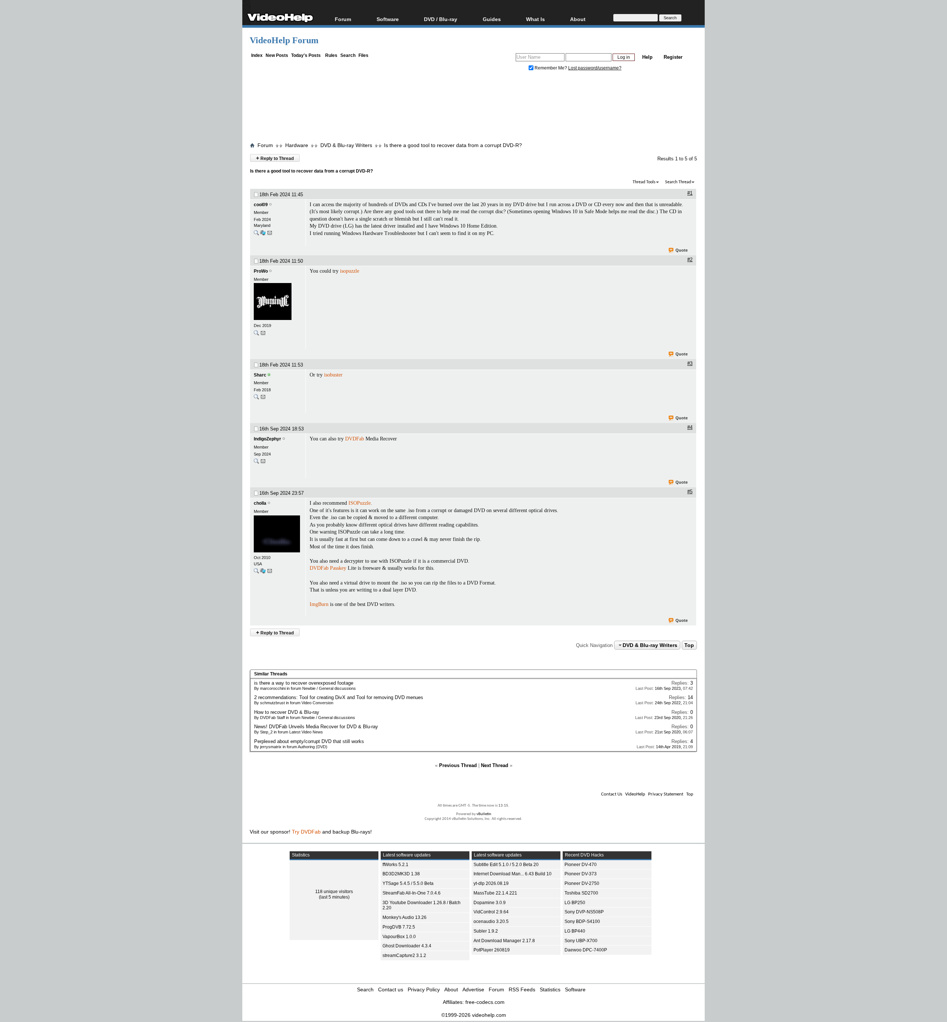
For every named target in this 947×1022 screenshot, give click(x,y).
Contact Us (611, 794)
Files (363, 55)
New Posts (277, 55)
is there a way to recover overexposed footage (303, 683)
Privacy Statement (665, 794)
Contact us (390, 989)
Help (647, 57)
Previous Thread (458, 765)
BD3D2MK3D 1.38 (401, 873)
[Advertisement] (473, 108)
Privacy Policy (424, 989)
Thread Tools (644, 182)
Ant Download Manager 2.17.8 (504, 940)
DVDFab (354, 439)
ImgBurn (319, 604)
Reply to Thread (275, 158)
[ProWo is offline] (278, 302)
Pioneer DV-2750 (582, 883)
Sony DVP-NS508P (584, 911)
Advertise (473, 989)
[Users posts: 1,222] (256, 572)
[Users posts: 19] (256, 234)
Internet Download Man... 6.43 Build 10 (513, 873)
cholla (260, 503)
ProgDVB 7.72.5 (398, 927)
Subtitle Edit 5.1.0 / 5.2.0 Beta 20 (506, 864)
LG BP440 (575, 931)
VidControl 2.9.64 (491, 911)
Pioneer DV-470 (581, 864)
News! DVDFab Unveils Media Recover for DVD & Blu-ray (316, 726)
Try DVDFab (306, 832)
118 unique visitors (334, 891)
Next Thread (494, 765)
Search (347, 55)
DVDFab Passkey (328, 568)
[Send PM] (270, 234)
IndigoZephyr (267, 439)
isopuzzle (349, 271)
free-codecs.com (485, 1002)
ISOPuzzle (359, 503)
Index (257, 55)
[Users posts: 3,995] (256, 398)
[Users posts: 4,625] (256, 334)
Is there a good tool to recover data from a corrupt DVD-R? (453, 145)
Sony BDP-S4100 (582, 921)
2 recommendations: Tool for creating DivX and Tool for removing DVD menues (338, 697)
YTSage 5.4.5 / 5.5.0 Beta (408, 883)
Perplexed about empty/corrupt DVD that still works (309, 741)
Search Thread (678, 182)
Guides (492, 19)
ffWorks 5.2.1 (395, 864)
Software (388, 19)
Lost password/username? (594, 68)
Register (673, 57)
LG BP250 (575, 902)
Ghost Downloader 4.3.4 (406, 945)
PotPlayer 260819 (492, 950)
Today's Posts (306, 55)
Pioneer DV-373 (581, 873)
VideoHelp (635, 794)
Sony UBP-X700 (581, 940)
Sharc (260, 375)
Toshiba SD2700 (581, 893)
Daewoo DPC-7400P (586, 950)
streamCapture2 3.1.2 (404, 955)
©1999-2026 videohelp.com (473, 1015)
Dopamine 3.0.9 (490, 902)
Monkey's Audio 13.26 (404, 917)
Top (689, 645)
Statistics (550, 989)
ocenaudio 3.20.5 (491, 921)
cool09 (261, 204)
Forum (343, 19)
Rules (331, 55)
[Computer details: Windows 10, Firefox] (263, 234)
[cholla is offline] (278, 534)
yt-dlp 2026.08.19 (491, 883)
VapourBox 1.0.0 (399, 936)
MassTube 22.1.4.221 (495, 893)
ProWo (261, 271)
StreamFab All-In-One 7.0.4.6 (411, 893)
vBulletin (483, 814)
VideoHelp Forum (284, 40)
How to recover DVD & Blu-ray (286, 712)
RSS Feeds (522, 989)
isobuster (333, 375)
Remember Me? (550, 68)
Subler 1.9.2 (486, 931)
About (451, 989)
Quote (681, 250)
